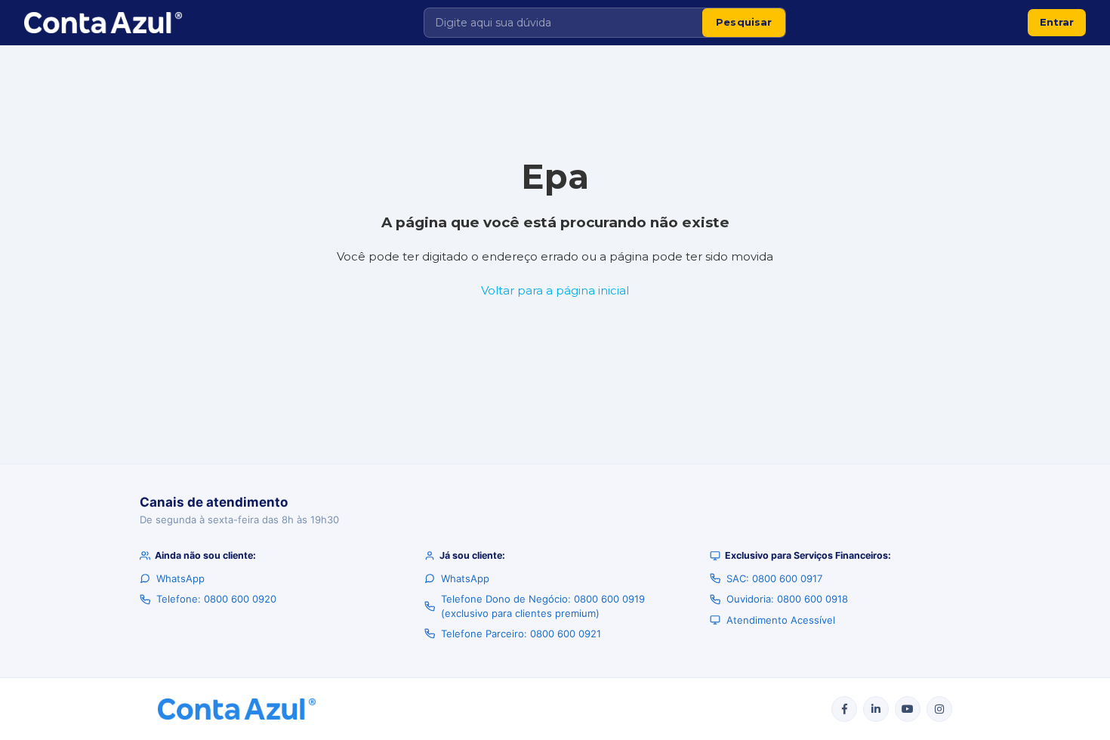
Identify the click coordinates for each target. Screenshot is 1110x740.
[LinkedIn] (876, 709)
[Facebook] (844, 709)
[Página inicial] (103, 22)
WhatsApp (180, 578)
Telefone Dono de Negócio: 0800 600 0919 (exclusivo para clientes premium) (543, 605)
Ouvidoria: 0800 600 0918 (787, 599)
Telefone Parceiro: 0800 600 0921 (521, 633)
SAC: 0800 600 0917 (774, 578)
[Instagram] (939, 709)
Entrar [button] (1057, 22)
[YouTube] (907, 709)
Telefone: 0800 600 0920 (216, 599)
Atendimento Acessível (780, 620)
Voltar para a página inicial (555, 290)
